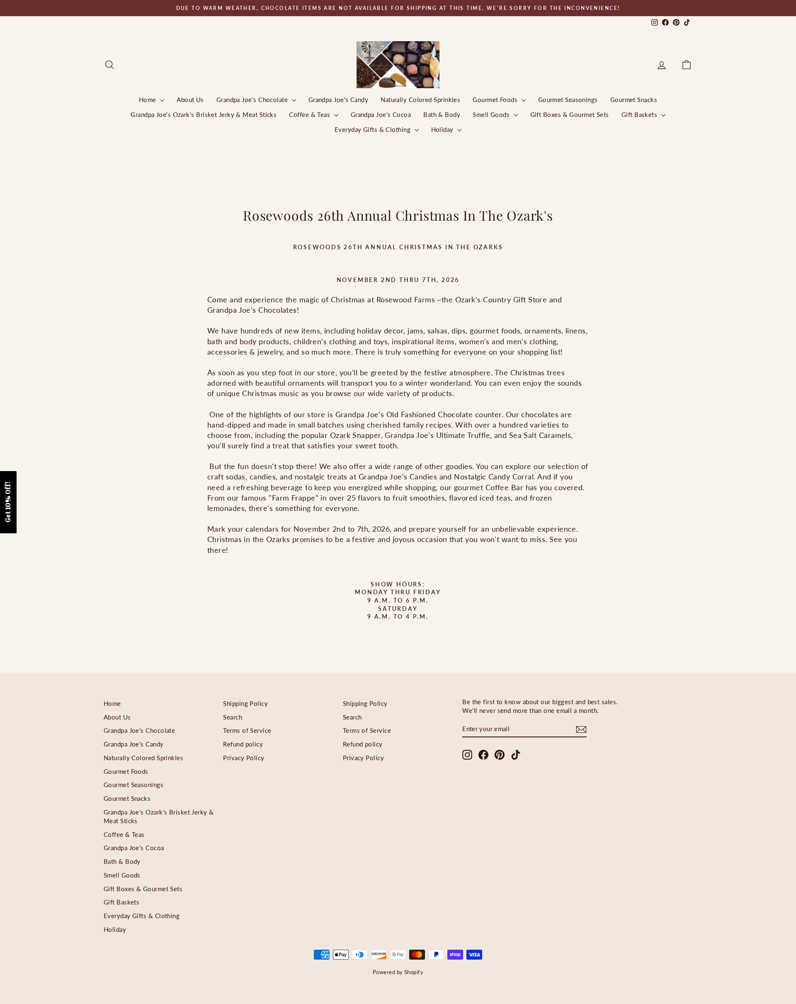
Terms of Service (247, 730)
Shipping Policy (245, 703)
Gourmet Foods (496, 99)
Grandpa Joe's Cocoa (381, 114)
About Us (190, 99)
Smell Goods (492, 114)
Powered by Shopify (398, 972)
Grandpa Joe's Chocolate (253, 99)
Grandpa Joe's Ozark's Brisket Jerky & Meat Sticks (204, 114)
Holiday (443, 129)
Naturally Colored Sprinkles (420, 99)
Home (148, 99)
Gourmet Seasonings (568, 99)
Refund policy (243, 744)
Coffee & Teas (310, 114)
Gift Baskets (640, 114)
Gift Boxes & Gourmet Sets (569, 114)
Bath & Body (441, 114)
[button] (8, 502)
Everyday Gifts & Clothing (374, 129)
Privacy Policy (243, 757)
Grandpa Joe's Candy (338, 99)
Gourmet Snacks (633, 99)
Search (232, 717)
